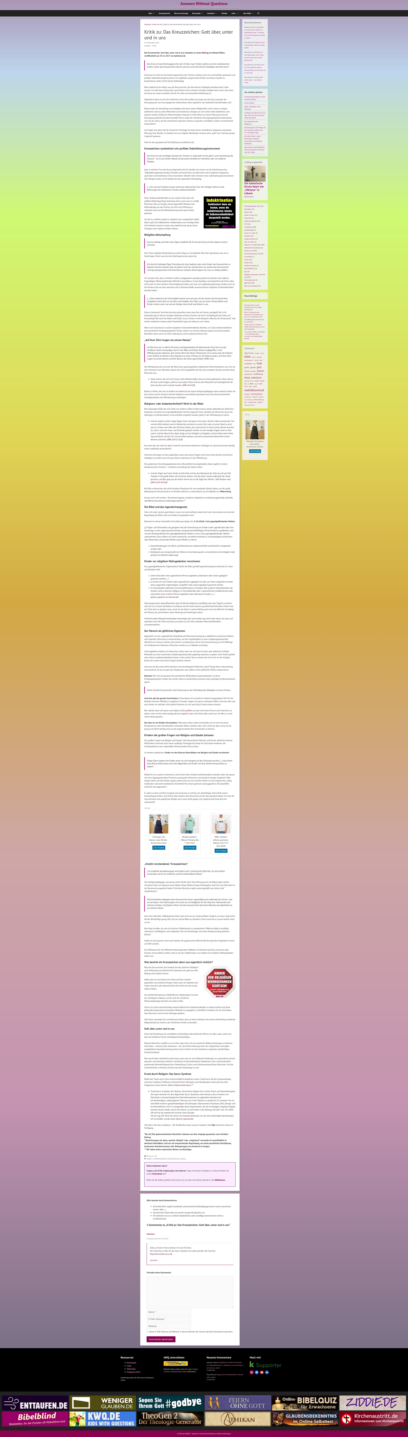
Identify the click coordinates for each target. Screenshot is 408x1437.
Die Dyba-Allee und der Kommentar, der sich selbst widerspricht (253, 307)
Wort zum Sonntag (181, 13)
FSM (245, 224)
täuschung (250, 399)
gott (259, 367)
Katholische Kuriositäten (252, 248)
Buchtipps (247, 209)
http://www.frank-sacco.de (161, 1254)
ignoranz (253, 371)
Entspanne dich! (133, 1372)
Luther (246, 260)
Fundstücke (248, 227)
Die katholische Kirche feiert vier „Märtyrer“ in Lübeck (254, 188)
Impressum (195, 1434)
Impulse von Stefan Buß (252, 245)
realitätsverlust (254, 390)
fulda (259, 363)
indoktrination (160, 1159)
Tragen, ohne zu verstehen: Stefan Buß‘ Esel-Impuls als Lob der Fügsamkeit (254, 327)
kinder (257, 381)
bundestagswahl (248, 360)
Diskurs (246, 212)
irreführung (258, 374)
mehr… (234, 13)
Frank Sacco (151, 1234)
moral (246, 386)
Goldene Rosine (249, 239)
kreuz (183, 1159)
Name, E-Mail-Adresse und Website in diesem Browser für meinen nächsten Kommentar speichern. (191, 1331)
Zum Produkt (158, 847)
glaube (253, 367)
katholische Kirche (249, 381)
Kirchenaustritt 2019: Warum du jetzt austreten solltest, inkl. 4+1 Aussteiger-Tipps (255, 130)
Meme (246, 263)
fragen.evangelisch (250, 221)
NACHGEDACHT (249, 268)
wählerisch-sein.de (249, 405)
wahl (245, 402)
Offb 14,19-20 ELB (159, 482)
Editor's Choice (249, 215)
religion (247, 394)
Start (150, 13)
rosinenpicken (257, 394)
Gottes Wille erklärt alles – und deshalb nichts (253, 80)
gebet (246, 367)
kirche (262, 381)
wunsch (260, 402)
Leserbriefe (248, 257)
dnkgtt (150, 1159)
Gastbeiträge (248, 230)
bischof (254, 357)
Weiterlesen (249, 196)
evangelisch (248, 364)
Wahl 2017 (247, 283)
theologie (261, 397)
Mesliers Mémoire (250, 266)
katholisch (256, 377)
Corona (256, 360)
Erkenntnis (247, 218)
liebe (245, 384)
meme (260, 384)
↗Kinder (224, 13)
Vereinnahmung (259, 400)
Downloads (196, 13)
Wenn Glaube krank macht (179, 1085)
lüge (256, 384)
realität (255, 386)
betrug (262, 353)
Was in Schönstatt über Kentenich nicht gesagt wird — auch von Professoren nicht (254, 314)
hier (213, 1125)
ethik (260, 360)
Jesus (247, 377)
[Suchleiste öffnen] (258, 13)
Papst (250, 386)
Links (129, 1365)
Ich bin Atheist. (249, 103)
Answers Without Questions (204, 3)
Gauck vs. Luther (249, 233)
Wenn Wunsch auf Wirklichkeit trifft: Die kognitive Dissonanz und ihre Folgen (254, 149)
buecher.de (188, 1118)
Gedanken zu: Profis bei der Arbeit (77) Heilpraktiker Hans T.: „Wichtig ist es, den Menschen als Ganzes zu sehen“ (254, 32)
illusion (260, 370)
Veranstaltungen (249, 280)
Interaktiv (210, 13)
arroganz (257, 353)
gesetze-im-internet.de (168, 597)
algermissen (249, 353)
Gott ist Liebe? (249, 242)
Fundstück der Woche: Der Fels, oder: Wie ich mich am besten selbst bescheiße (254, 115)
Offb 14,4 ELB (188, 385)
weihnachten (252, 402)
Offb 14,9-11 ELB (174, 439)
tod (245, 399)
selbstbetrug (247, 397)
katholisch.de (174, 1159)
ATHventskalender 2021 (252, 206)
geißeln (189, 710)
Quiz (245, 271)
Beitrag (205, 52)
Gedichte (247, 236)
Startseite (147, 24)
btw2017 (259, 357)
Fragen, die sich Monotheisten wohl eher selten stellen (254, 45)
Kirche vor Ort (157, 24)
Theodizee (254, 397)
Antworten (154, 1260)
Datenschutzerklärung (207, 1434)
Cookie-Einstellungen (223, 1434)
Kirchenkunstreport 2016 (252, 254)
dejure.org (173, 555)
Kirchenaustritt (164, 13)
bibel (247, 356)
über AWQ (247, 13)
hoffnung (247, 371)
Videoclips (131, 1368)
